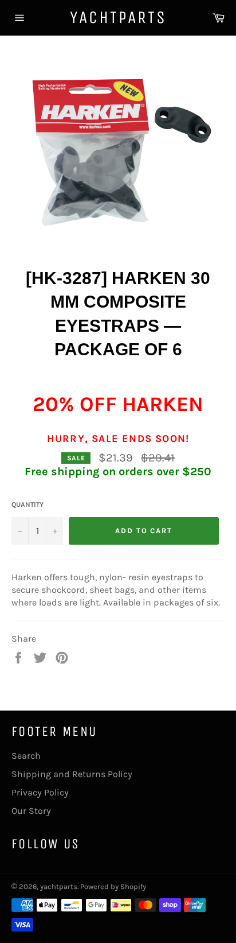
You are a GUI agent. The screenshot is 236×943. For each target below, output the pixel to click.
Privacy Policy (40, 792)
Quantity (27, 504)
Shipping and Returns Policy (71, 774)
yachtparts (118, 17)
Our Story (31, 810)
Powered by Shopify (113, 886)
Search (26, 755)
